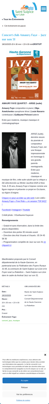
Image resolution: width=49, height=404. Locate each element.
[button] (45, 355)
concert (5, 320)
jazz (10, 320)
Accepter (24, 380)
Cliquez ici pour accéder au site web (18, 198)
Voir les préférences (24, 394)
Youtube (26, 210)
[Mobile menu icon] (43, 9)
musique (16, 320)
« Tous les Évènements (13, 19)
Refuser (24, 387)
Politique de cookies (23, 400)
